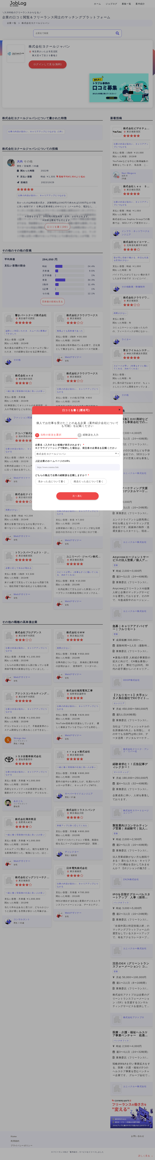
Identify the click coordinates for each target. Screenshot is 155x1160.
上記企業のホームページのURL (52, 461)
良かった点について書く (52, 481)
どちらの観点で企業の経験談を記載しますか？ (62, 475)
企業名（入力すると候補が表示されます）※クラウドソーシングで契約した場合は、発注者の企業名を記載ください (76, 446)
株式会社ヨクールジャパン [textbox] (51, 454)
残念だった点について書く (89, 481)
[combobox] (77, 453)
